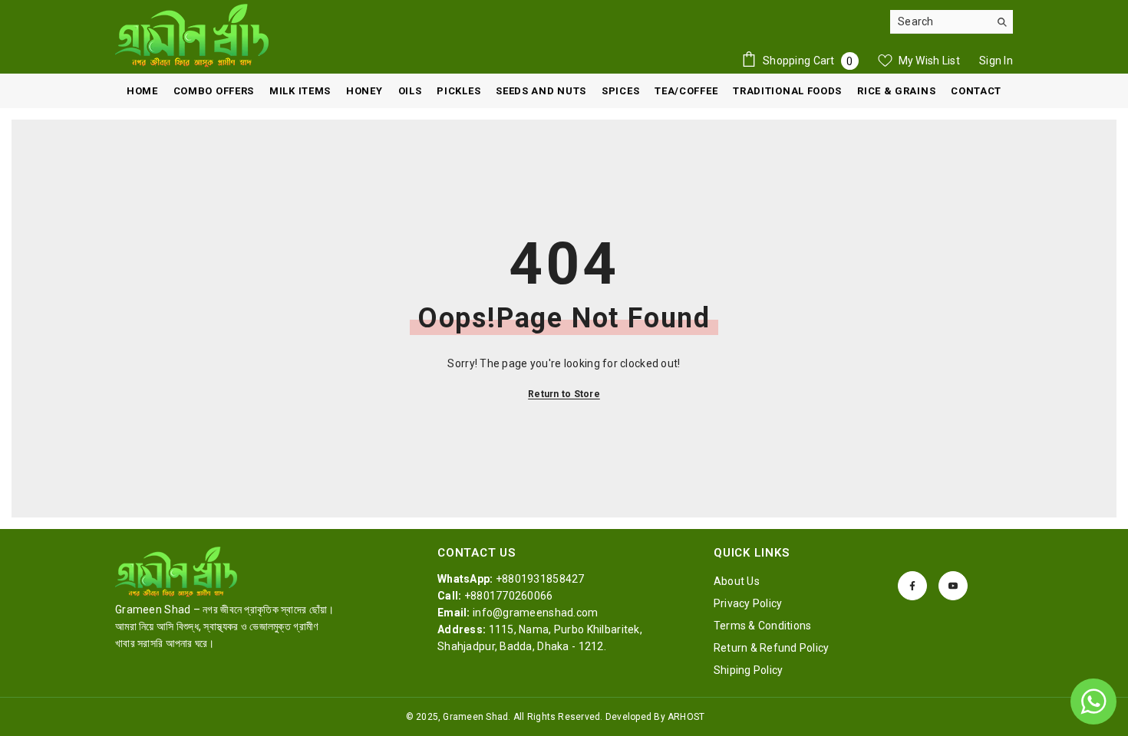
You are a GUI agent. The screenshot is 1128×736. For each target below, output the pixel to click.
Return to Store (564, 394)
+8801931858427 (540, 579)
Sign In (996, 60)
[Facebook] (912, 585)
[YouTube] (953, 585)
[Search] (951, 22)
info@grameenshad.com (536, 612)
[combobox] (939, 21)
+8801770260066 (508, 596)
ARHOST (686, 716)
